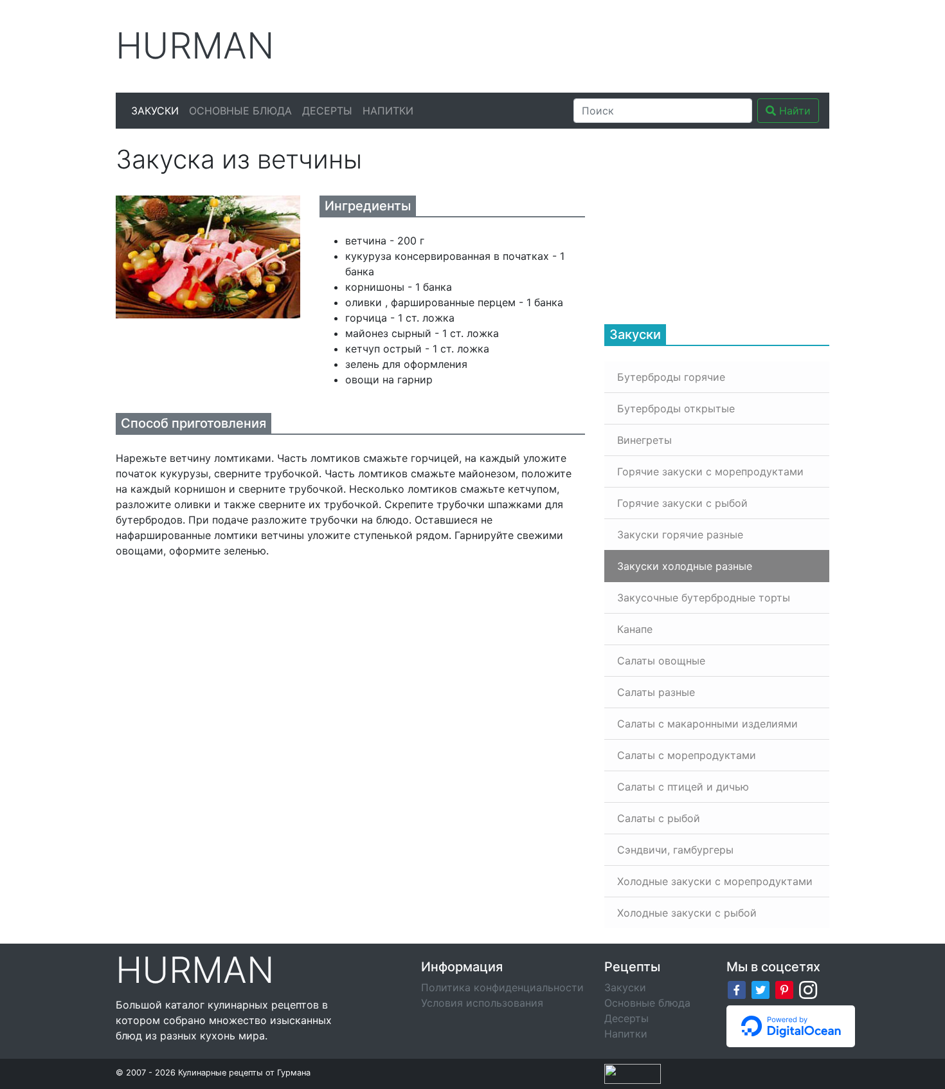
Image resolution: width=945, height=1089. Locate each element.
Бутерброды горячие (671, 377)
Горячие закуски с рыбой (682, 503)
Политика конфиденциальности (502, 987)
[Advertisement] (594, 44)
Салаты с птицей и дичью (683, 786)
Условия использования (482, 1002)
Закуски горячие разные (680, 534)
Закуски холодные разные (684, 566)
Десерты (327, 110)
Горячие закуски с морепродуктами (710, 471)
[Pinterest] (784, 988)
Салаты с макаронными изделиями (707, 723)
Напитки (388, 110)
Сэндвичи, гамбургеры (675, 849)
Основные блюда (240, 110)
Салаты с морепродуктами (686, 755)
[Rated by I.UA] (632, 1072)
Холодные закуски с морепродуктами (715, 881)
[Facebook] (736, 988)
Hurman (195, 46)
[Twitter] (760, 988)
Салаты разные (656, 692)
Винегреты (644, 440)
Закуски (155, 110)
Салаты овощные (661, 660)
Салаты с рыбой (658, 818)
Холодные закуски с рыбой (687, 912)
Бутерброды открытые (676, 408)
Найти (793, 110)
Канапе (634, 629)
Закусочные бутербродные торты (703, 597)
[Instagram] (808, 988)
